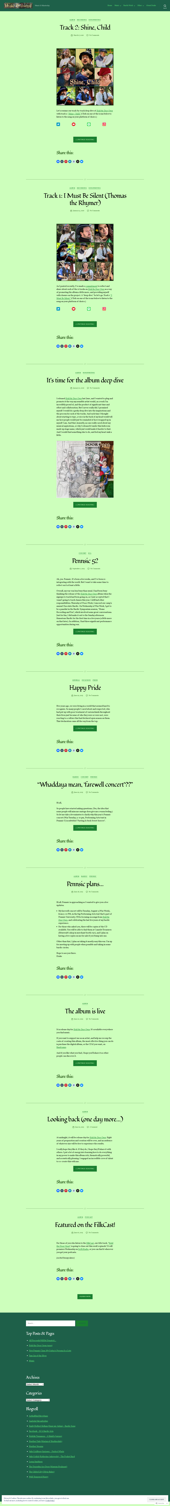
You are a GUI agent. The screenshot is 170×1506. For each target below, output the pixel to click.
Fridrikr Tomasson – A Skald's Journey (45, 1436)
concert (82, 553)
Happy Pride (85, 687)
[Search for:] (50, 1323)
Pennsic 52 (85, 561)
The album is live (85, 1011)
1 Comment (93, 1127)
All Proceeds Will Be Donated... (42, 1340)
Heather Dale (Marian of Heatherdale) (45, 1441)
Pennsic (93, 777)
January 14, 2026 (78, 211)
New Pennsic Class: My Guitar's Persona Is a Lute (50, 1350)
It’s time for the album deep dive (84, 380)
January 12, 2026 (78, 388)
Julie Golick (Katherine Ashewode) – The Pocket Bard (52, 1456)
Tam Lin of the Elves (38, 1355)
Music (117, 6)
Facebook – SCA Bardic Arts (41, 1431)
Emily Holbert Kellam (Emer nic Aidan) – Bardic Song (52, 1426)
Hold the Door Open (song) (40, 1345)
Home (110, 6)
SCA (89, 553)
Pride (95, 680)
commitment (91, 286)
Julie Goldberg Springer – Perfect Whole (46, 1451)
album (72, 20)
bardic (76, 777)
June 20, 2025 (78, 1019)
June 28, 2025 (78, 892)
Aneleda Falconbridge (38, 1421)
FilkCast (90, 1243)
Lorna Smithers (35, 1461)
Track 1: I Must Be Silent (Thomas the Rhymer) (85, 199)
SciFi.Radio (83, 1249)
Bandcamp (61, 1047)
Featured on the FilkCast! (85, 1225)
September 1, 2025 (79, 569)
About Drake (151, 6)
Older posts (85, 1297)
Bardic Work (128, 6)
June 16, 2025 (78, 1233)
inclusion (86, 680)
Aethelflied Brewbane (38, 1416)
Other (139, 6)
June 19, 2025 (79, 1127)
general (76, 680)
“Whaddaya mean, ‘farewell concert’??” (85, 784)
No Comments (94, 35)
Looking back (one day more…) (85, 1119)
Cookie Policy (50, 1501)
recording (82, 20)
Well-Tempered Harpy (38, 1476)
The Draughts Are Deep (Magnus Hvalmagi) (48, 1466)
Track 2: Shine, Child (85, 27)
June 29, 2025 (78, 696)
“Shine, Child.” (74, 113)
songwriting (95, 20)
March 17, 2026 (79, 35)
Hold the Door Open (105, 110)
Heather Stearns (36, 1446)
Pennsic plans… (85, 884)
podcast (89, 1217)
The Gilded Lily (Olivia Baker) (42, 1471)
